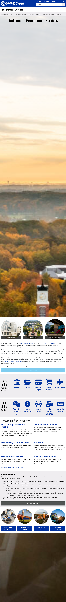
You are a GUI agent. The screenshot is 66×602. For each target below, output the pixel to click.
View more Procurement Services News (12, 467)
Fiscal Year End (39, 442)
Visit (53, 2)
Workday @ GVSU (41, 528)
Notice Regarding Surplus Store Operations (16, 442)
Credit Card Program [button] (20, 14)
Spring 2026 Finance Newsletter (12, 456)
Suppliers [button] (39, 14)
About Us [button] (58, 14)
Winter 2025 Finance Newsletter (45, 456)
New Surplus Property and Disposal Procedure (13, 425)
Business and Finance (27, 343)
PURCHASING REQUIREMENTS (8, 528)
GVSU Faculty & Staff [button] (7, 14)
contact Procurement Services (13, 361)
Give (64, 2)
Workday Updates (58, 528)
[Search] (63, 4)
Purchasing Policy (25, 528)
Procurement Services (12, 9)
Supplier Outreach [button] (48, 14)
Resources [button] (31, 14)
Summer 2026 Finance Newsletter (45, 424)
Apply (59, 2)
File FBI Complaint (33, 503)
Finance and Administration (49, 343)
